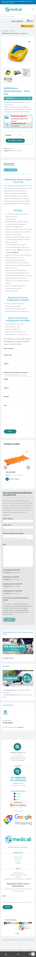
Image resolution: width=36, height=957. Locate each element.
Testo (5, 405)
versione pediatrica (12, 252)
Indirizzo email (8, 355)
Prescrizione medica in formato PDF (12, 584)
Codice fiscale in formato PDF (11, 577)
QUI (4, 602)
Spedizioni (18, 877)
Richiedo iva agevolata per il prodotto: (13, 533)
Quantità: (8, 135)
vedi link (29, 902)
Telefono (6, 363)
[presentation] (5, 467)
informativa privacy (20, 604)
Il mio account (6, 954)
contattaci (20, 727)
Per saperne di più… (8, 658)
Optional (6, 388)
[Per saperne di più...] (18, 654)
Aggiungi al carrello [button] (14, 479)
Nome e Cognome (9, 348)
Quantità (6, 396)
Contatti (18, 861)
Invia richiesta (15, 126)
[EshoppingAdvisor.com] (18, 807)
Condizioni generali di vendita (18, 875)
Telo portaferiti (10, 472)
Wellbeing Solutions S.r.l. (17, 940)
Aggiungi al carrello (16, 140)
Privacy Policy (18, 859)
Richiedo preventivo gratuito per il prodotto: (16, 372)
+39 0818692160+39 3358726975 (18, 779)
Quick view (26, 451)
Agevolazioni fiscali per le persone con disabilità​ (18, 879)
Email (4, 896)
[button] (29, 42)
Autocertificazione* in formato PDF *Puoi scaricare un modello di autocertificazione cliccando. (18, 602)
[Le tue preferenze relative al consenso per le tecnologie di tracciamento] (33, 954)
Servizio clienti (18, 857)
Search (18, 954)
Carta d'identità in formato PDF (11, 570)
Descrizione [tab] (9, 164)
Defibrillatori (13, 150)
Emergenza (19, 150)
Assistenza (18, 863)
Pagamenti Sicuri (18, 873)
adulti (18, 250)
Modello (6, 379)
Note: (4, 544)
